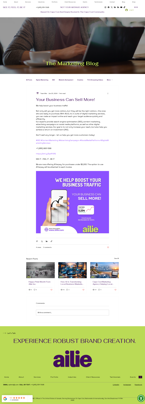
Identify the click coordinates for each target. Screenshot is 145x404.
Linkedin (116, 385)
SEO (53, 80)
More (109, 80)
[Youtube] (121, 7)
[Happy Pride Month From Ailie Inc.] (40, 270)
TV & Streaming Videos (95, 80)
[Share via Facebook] (37, 241)
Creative (80, 80)
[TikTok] (124, 7)
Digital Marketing (42, 80)
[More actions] (108, 93)
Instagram (127, 385)
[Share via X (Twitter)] (42, 241)
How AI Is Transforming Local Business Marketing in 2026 (72, 283)
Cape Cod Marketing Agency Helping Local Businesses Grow (102, 283)
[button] (73, 2)
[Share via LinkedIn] (47, 241)
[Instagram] (105, 7)
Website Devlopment (66, 80)
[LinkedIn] (115, 7)
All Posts (29, 80)
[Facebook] (109, 7)
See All (116, 258)
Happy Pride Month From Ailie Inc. (39, 283)
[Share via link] (51, 241)
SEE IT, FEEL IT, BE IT (14, 7)
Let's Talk (11, 333)
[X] (112, 7)
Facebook (138, 385)
